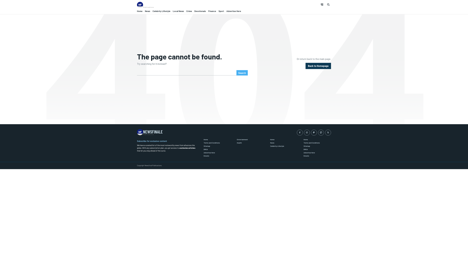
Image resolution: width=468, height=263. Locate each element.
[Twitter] (328, 133)
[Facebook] (300, 133)
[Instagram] (307, 133)
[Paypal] (314, 133)
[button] (328, 4)
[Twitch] (321, 133)
